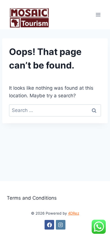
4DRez (73, 213)
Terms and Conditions (32, 198)
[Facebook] (49, 225)
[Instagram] (60, 225)
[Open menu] (98, 14)
